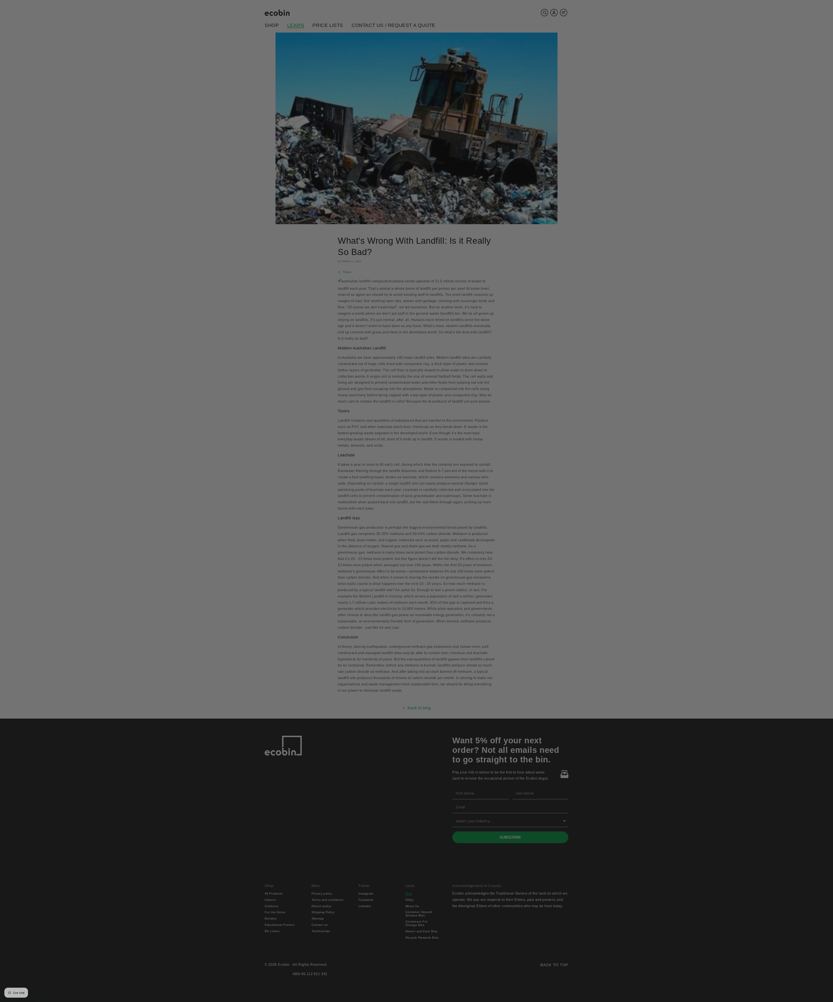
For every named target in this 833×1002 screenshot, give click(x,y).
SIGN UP (374, 530)
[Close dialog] (495, 459)
